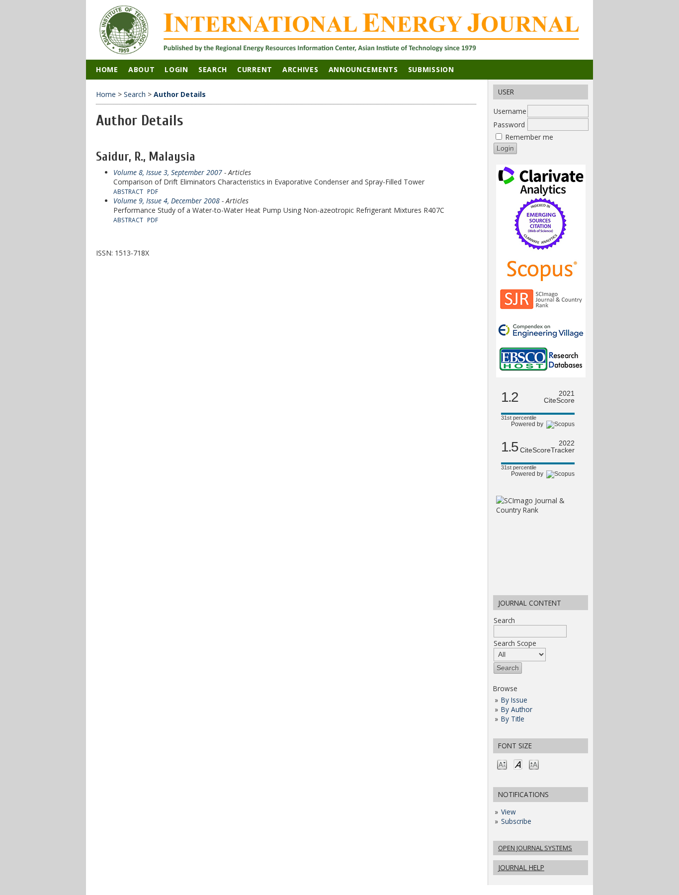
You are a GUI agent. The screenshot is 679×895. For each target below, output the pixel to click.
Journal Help (521, 867)
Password (509, 124)
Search (504, 620)
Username (510, 111)
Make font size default (518, 764)
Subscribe (516, 821)
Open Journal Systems (535, 847)
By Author (516, 709)
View (508, 811)
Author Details (180, 94)
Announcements (363, 69)
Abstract (128, 191)
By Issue (514, 700)
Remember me (529, 137)
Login (176, 69)
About (141, 69)
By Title (512, 718)
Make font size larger (534, 764)
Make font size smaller (502, 764)
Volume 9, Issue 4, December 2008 (166, 200)
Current (254, 69)
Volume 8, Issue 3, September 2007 (167, 172)
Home (107, 69)
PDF (152, 191)
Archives (300, 69)
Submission (431, 69)
